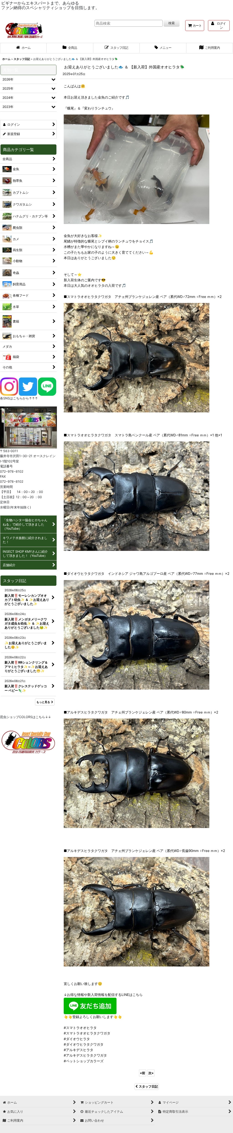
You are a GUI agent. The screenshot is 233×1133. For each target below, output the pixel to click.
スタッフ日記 (148, 1086)
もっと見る (43, 702)
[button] (163, 48)
